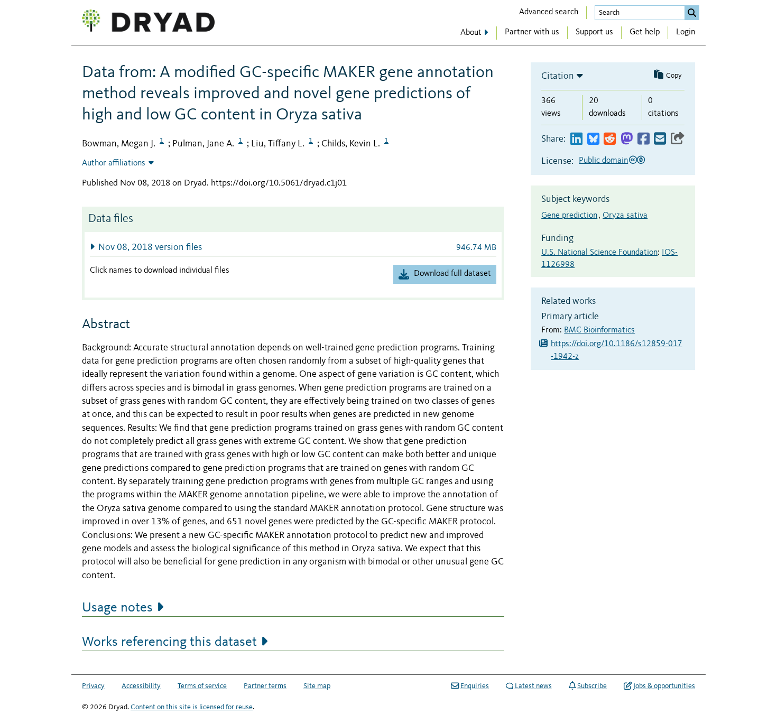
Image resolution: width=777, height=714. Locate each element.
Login (685, 32)
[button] (293, 247)
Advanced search (548, 12)
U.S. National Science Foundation (599, 252)
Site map (316, 686)
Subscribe (592, 686)
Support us (594, 32)
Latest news (533, 686)
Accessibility (141, 686)
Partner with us (532, 32)
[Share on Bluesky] (593, 139)
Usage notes (117, 608)
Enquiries (474, 686)
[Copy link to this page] (677, 139)
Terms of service (202, 686)
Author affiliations (113, 163)
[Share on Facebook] (643, 139)
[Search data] (691, 12)
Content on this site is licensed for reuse (192, 707)
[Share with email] (660, 139)
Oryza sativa (625, 215)
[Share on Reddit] (610, 139)
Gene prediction (569, 215)
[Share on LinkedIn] (576, 139)
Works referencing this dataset (169, 642)
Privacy (93, 686)
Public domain (603, 160)
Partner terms (265, 686)
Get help (645, 32)
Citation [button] (557, 76)
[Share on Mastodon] (627, 139)
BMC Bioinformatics (599, 330)
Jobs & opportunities (664, 686)
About (471, 33)
